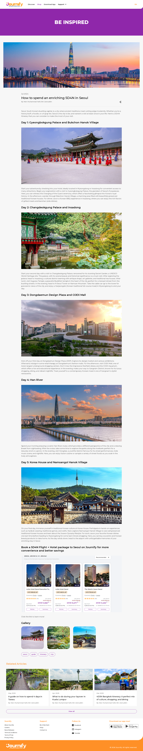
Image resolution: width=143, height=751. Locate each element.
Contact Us (43, 730)
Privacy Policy (9, 737)
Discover (31, 4)
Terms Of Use (9, 735)
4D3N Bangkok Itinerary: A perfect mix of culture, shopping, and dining (116, 698)
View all (72, 711)
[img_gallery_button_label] (32, 637)
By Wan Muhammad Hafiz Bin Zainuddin (23, 703)
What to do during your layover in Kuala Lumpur (69, 698)
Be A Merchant (44, 725)
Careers (7, 727)
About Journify (9, 725)
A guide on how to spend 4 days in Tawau (25, 698)
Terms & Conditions (11, 732)
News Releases (9, 730)
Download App (49, 4)
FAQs (41, 727)
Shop (39, 4)
